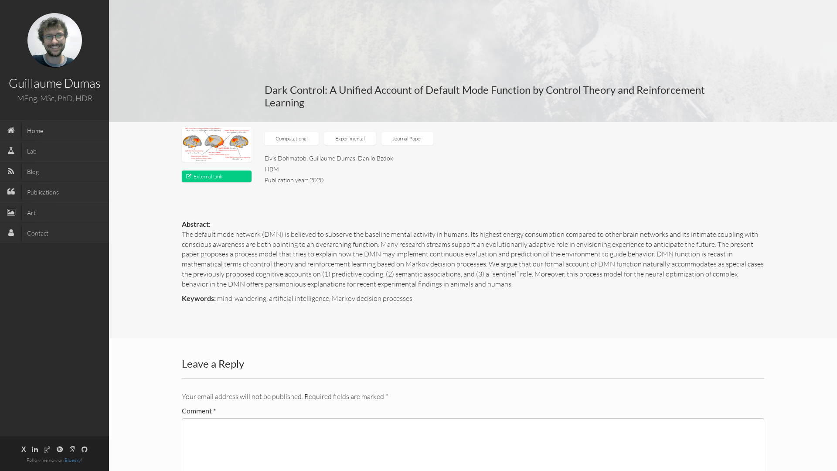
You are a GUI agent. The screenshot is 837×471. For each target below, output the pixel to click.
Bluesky (73, 460)
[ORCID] (59, 449)
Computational (292, 138)
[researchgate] (47, 449)
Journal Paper (407, 138)
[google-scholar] (72, 449)
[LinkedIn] (35, 449)
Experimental (350, 138)
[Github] (85, 449)
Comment (199, 410)
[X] (23, 449)
